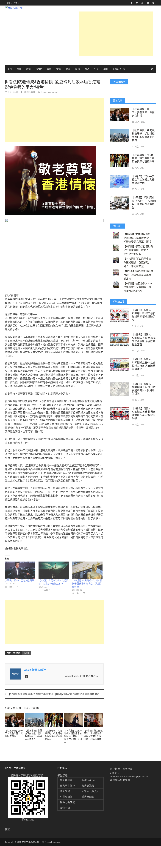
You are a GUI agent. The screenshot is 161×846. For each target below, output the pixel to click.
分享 (96, 69)
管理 (7, 829)
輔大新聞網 (88, 796)
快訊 (19, 69)
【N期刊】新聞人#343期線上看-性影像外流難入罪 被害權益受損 (143, 413)
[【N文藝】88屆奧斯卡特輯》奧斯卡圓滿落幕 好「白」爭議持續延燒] (87, 570)
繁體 (8, 3)
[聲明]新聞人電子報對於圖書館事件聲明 (77, 694)
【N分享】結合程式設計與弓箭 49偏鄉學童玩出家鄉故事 (138, 275)
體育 (68, 69)
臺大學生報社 (67, 785)
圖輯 (77, 69)
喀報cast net (88, 780)
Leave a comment (50, 92)
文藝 (58, 69)
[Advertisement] (116, 33)
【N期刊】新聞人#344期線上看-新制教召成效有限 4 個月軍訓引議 (143, 388)
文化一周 (65, 807)
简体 (15, 3)
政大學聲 (65, 791)
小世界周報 (66, 796)
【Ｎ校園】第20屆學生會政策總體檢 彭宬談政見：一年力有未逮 (137, 262)
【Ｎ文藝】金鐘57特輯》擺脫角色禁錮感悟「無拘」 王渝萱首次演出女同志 (73, 736)
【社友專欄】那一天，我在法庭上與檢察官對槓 (14, 733)
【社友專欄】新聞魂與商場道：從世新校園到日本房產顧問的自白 (143, 135)
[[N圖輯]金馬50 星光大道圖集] (20, 570)
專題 (49, 69)
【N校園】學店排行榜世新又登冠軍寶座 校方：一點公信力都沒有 (138, 250)
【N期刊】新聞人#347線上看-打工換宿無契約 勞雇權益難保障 (143, 315)
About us (119, 69)
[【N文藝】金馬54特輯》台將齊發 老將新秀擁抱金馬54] (54, 570)
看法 (87, 69)
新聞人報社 (29, 92)
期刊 (105, 69)
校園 (28, 69)
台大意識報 (88, 785)
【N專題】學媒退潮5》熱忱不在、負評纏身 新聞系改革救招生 (144, 202)
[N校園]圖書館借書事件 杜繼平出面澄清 (31, 694)
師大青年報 (66, 780)
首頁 (9, 69)
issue (39, 69)
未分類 (26, 653)
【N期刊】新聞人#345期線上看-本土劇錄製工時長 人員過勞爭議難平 (143, 364)
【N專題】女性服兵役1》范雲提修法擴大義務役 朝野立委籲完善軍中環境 (138, 237)
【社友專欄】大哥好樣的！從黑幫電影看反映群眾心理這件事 (143, 158)
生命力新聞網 (67, 802)
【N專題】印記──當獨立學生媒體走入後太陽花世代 (143, 179)
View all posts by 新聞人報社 (82, 675)
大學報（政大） (90, 791)
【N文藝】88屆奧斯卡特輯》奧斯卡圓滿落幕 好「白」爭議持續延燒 (87, 583)
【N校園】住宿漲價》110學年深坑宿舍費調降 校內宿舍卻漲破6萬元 (138, 287)
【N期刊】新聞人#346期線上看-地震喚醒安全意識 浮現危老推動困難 (143, 339)
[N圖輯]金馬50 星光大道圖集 (19, 580)
